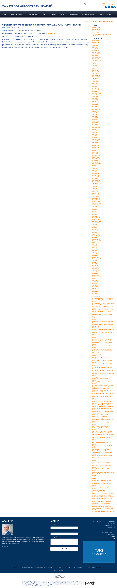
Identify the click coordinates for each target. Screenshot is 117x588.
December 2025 (96, 55)
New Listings (96, 29)
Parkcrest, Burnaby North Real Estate (102, 418)
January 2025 (95, 73)
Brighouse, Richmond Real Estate (101, 305)
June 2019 (95, 168)
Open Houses (96, 31)
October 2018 (96, 182)
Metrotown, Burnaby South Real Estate (103, 406)
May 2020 (94, 150)
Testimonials (73, 14)
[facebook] (106, 7)
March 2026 (95, 50)
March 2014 (95, 267)
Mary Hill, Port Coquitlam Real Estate (102, 403)
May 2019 (94, 170)
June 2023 (95, 96)
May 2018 (94, 190)
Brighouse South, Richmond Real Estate (103, 303)
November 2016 (96, 218)
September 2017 (96, 203)
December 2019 (96, 159)
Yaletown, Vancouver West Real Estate (103, 511)
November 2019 (96, 160)
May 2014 (94, 264)
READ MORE (5, 546)
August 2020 (95, 147)
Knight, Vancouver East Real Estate (102, 387)
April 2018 (95, 191)
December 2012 (96, 291)
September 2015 (96, 241)
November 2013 (96, 273)
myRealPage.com (58, 577)
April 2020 (95, 152)
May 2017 (94, 209)
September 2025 (96, 60)
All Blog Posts (96, 27)
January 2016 (95, 234)
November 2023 (96, 91)
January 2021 (95, 141)
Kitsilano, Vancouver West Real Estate (102, 385)
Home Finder (33, 14)
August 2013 (95, 278)
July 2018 (94, 186)
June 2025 (95, 65)
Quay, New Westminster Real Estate (102, 431)
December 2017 (96, 198)
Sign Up (113, 4)
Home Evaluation (106, 14)
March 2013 (95, 287)
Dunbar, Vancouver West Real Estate (102, 339)
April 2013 (95, 285)
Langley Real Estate (97, 392)
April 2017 (95, 211)
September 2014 (96, 259)
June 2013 (95, 282)
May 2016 (94, 227)
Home (4, 14)
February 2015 (96, 250)
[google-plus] (108, 7)
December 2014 (96, 254)
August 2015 (95, 242)
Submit (64, 549)
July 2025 (94, 63)
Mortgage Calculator (89, 14)
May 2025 (94, 67)
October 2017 (96, 201)
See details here (50, 34)
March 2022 (95, 119)
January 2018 (95, 196)
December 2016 (96, 216)
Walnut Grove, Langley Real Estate (101, 495)
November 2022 (96, 106)
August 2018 (95, 185)
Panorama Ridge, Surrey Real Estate (102, 416)
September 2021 (96, 127)
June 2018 (95, 188)
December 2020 (96, 142)
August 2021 (95, 129)
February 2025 (96, 72)
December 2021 (96, 122)
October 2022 (96, 108)
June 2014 (95, 262)
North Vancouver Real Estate (100, 414)
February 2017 (96, 214)
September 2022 (96, 109)
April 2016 (95, 229)
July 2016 (94, 224)
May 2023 (94, 98)
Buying (53, 14)
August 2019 (95, 165)
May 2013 (94, 283)
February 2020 (96, 155)
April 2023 (95, 100)
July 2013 (94, 280)
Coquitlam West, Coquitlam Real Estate (103, 328)
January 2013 (95, 290)
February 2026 (96, 52)
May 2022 (94, 116)
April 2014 (95, 265)
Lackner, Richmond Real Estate (101, 388)
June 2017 (95, 208)
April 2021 (95, 136)
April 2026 (95, 49)
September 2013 (96, 277)
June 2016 (95, 226)
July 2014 (94, 260)
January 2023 (95, 103)
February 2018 (96, 195)
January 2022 (95, 121)
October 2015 (96, 239)
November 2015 (96, 237)
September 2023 (96, 93)
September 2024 (96, 78)
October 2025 (96, 59)
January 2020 (95, 157)
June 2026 (95, 45)
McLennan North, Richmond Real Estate (103, 405)
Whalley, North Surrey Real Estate (101, 506)
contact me (16, 543)
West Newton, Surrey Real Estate (101, 501)
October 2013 (96, 275)
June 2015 (95, 246)
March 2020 (95, 154)
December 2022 (96, 104)
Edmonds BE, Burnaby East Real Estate (103, 341)
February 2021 (96, 139)
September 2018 (96, 183)
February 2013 (96, 288)
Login (109, 4)
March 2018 (95, 193)
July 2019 (94, 167)
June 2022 (95, 114)
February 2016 (96, 232)
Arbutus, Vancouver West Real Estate (102, 298)
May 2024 (94, 83)
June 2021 (95, 132)
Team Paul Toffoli (27, 567)
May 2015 (94, 247)
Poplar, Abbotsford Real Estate (101, 426)
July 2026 (94, 44)
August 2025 (95, 62)
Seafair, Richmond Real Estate (100, 451)
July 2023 (94, 95)
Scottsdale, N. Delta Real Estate (101, 449)
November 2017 (96, 200)
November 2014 (96, 255)
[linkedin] (111, 7)
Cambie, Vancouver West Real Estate (102, 309)
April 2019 (95, 172)
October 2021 (96, 126)
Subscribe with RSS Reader (104, 22)
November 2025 (96, 57)
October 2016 (96, 219)
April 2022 (95, 118)
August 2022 (95, 111)
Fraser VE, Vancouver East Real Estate (103, 349)
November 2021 (96, 124)
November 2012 (96, 293)
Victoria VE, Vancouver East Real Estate (103, 493)
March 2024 (95, 86)
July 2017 (94, 206)
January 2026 (95, 54)
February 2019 (96, 175)
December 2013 (96, 272)
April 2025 (95, 68)
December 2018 (96, 178)
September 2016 (96, 221)
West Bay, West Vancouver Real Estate (103, 497)
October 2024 (96, 77)
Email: (52, 531)
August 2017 (95, 205)
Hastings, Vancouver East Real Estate (102, 377)
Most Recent (95, 40)
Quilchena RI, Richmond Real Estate (102, 433)
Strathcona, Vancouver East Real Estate (103, 472)
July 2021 (94, 131)
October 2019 (96, 162)
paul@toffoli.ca (102, 4)
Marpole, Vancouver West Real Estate (102, 401)
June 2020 (95, 149)
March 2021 (95, 137)
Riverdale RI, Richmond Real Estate (102, 441)
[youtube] (114, 7)
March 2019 (95, 173)
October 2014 (96, 257)
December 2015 (96, 236)
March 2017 (95, 213)
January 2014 (95, 270)
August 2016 (95, 223)
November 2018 (96, 180)
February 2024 (96, 88)
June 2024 (95, 81)
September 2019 (96, 163)
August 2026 (95, 42)
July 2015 (94, 244)
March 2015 (95, 249)
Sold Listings (95, 32)
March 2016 (95, 231)
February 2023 (96, 101)
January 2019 (95, 177)
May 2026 (94, 47)
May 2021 (94, 134)
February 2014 (96, 268)
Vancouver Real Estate (98, 490)
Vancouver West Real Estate (100, 492)
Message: (53, 537)
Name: (52, 525)
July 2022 (94, 113)
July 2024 (94, 80)
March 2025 (95, 70)
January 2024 (95, 90)
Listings (44, 14)
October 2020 (96, 145)
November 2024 (96, 75)
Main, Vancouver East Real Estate (101, 400)
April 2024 (95, 85)
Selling (62, 14)
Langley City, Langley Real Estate (101, 390)
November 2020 (96, 144)
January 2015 (95, 252)
